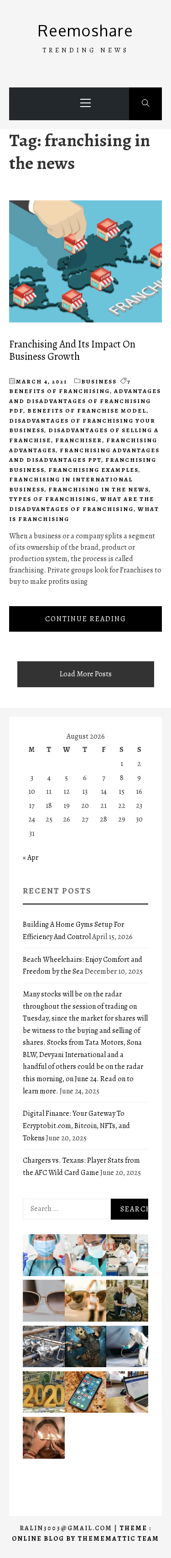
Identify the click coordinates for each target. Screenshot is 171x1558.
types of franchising (52, 499)
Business (99, 381)
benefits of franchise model (86, 410)
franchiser (78, 440)
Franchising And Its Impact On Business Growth (72, 350)
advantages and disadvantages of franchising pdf (85, 400)
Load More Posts (86, 674)
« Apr (30, 858)
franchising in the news (98, 489)
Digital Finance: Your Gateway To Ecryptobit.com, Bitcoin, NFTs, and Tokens (76, 1125)
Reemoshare (85, 30)
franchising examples (93, 470)
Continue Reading (85, 619)
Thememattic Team (118, 1538)
